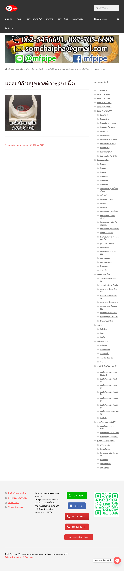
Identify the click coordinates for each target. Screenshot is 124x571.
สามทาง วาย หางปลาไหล (109, 317)
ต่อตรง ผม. (104, 203)
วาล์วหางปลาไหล (106, 358)
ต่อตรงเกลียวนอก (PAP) (108, 139)
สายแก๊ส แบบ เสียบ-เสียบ (109, 437)
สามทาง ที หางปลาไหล (108, 313)
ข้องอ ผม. (103, 168)
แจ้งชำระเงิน (77, 19)
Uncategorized (102, 90)
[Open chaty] (117, 560)
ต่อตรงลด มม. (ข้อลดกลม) (109, 229)
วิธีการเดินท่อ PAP (34, 19)
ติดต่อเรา (9, 28)
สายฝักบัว (103, 418)
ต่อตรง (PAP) (104, 131)
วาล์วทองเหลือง (102, 341)
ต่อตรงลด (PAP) (105, 135)
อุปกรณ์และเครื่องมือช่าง (25, 69)
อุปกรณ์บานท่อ (105, 464)
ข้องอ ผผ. (103, 164)
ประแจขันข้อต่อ (105, 449)
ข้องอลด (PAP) (105, 119)
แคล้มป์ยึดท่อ (41, 69)
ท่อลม (102, 333)
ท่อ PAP (99, 325)
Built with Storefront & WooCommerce (21, 557)
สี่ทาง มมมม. (104, 266)
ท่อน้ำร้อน (103, 329)
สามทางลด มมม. (106, 262)
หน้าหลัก (11, 69)
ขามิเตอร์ (103, 195)
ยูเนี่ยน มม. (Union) (107, 243)
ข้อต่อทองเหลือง (103, 160)
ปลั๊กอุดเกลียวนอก (106, 233)
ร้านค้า (20, 19)
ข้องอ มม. (103, 172)
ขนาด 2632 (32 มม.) (104, 107)
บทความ (50, 19)
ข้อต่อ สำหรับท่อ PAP (104, 111)
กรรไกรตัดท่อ (105, 445)
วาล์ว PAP (103, 345)
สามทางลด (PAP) (106, 152)
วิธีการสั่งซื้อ (63, 19)
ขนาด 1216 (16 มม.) (104, 94)
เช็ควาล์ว (103, 270)
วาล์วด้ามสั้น (104, 354)
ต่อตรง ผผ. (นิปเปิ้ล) (107, 199)
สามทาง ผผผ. (104, 247)
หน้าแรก (8, 19)
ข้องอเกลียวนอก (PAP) (108, 123)
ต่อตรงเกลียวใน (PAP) (108, 144)
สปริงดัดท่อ (104, 460)
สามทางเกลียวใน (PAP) (108, 156)
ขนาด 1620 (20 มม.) (104, 98)
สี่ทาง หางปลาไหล (106, 321)
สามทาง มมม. (105, 258)
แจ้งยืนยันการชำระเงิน (17, 498)
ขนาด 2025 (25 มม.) (104, 103)
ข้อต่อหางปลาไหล (103, 274)
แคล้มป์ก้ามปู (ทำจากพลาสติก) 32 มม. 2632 (63, 69)
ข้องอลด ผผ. (104, 176)
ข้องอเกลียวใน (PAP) (107, 127)
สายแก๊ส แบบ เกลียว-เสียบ (109, 433)
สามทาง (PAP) (105, 148)
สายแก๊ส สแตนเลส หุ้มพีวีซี (106, 422)
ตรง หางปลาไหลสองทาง (109, 302)
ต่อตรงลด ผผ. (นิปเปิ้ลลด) (109, 211)
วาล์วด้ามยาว (105, 350)
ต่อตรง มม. (104, 207)
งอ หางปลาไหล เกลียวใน (109, 285)
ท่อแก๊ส (102, 337)
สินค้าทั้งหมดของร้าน (17, 493)
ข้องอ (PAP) (104, 115)
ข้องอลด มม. (104, 184)
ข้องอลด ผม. (104, 180)
